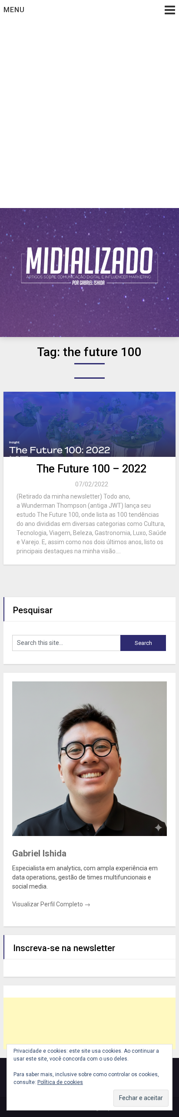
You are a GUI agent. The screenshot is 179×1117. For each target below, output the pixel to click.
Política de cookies (60, 1082)
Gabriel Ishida (39, 853)
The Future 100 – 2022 (91, 469)
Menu (14, 10)
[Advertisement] (89, 114)
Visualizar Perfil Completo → (51, 904)
